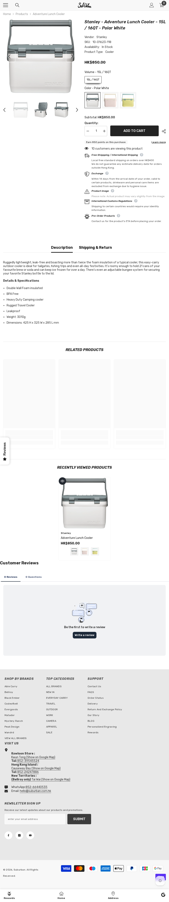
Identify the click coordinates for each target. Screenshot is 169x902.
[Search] (17, 5)
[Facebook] (8, 835)
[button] (9, 56)
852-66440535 (36, 787)
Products (22, 14)
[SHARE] (162, 131)
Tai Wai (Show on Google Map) (40, 779)
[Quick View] (62, 481)
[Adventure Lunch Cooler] (84, 503)
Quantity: (91, 123)
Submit (79, 819)
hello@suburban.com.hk (35, 791)
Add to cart (134, 130)
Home (7, 14)
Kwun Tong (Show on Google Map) (33, 757)
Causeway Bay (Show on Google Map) (36, 768)
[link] (29, 437)
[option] (40, 56)
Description (62, 247)
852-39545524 (28, 761)
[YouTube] (30, 835)
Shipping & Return (95, 247)
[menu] (5, 5)
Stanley (101, 37)
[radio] (93, 79)
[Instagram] (19, 835)
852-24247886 (28, 772)
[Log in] (151, 5)
